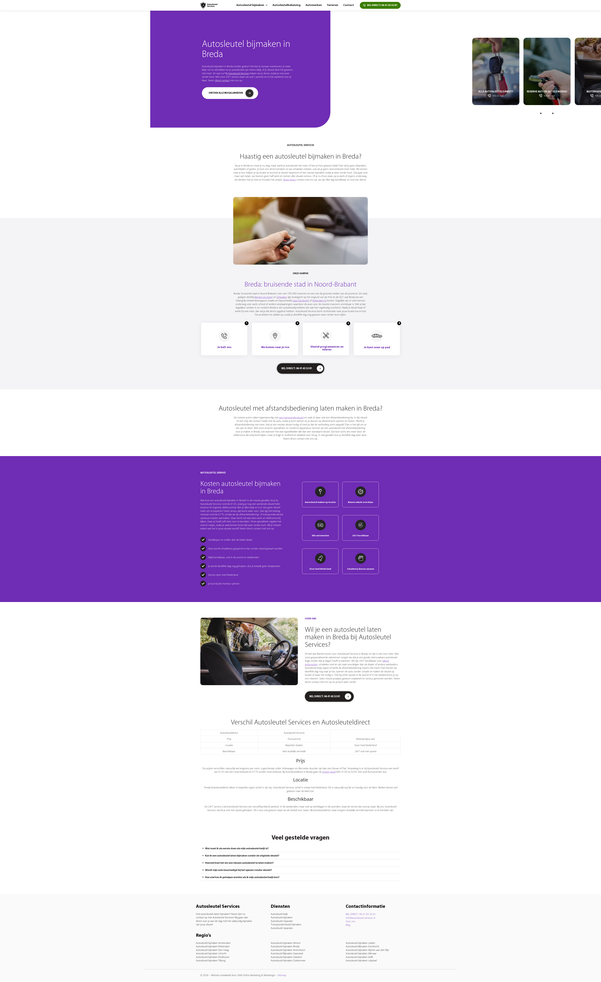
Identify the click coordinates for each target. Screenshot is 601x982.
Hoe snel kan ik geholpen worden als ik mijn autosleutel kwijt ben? (242, 877)
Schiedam (282, 297)
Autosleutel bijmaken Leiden (360, 942)
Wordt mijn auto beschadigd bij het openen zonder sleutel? (238, 869)
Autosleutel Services (238, 73)
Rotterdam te (319, 300)
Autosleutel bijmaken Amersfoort (288, 949)
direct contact (222, 80)
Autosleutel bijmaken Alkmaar (361, 953)
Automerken (314, 5)
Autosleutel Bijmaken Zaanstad (287, 953)
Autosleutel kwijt (279, 913)
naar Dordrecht (301, 300)
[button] (553, 113)
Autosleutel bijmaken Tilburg (211, 960)
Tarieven (332, 5)
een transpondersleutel (291, 417)
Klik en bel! (498, 96)
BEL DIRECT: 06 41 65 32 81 (361, 914)
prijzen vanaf (329, 771)
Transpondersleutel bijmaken (286, 924)
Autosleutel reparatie (282, 921)
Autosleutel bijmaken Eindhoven (212, 957)
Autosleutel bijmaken (250, 5)
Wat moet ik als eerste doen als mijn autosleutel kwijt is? (237, 848)
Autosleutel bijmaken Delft (359, 957)
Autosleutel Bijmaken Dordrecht (362, 946)
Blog (348, 924)
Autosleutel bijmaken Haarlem (286, 957)
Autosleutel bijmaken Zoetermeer (288, 960)
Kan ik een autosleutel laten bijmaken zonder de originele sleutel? (242, 855)
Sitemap (282, 975)
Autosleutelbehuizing (286, 5)
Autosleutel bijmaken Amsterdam (213, 942)
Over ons (350, 921)
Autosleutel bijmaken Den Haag (212, 949)
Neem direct (289, 179)
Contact (348, 5)
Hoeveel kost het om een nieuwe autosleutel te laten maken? (239, 862)
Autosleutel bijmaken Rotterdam (213, 946)
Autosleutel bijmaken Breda (285, 946)
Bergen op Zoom (264, 297)
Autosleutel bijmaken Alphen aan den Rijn (367, 949)
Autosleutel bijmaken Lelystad (361, 960)
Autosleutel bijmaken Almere (285, 942)
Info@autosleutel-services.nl (360, 917)
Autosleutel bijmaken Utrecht (211, 953)
